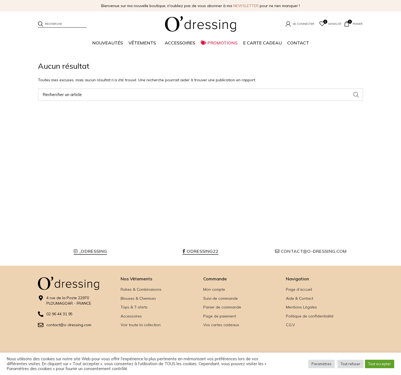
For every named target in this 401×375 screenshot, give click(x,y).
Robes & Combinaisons (141, 289)
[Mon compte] (300, 23)
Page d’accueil (299, 289)
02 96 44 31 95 (59, 313)
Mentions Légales (301, 307)
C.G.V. (290, 324)
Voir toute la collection (141, 324)
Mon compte (214, 289)
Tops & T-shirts (134, 307)
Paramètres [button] (321, 364)
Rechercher (356, 94)
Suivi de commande (220, 298)
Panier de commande (222, 307)
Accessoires (131, 316)
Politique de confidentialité (310, 316)
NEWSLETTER (246, 5)
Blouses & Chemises (138, 298)
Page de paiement (219, 316)
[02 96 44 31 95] (40, 314)
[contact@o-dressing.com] (40, 325)
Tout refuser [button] (350, 364)
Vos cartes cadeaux (221, 324)
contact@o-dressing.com (68, 324)
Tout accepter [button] (379, 364)
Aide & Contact (299, 298)
